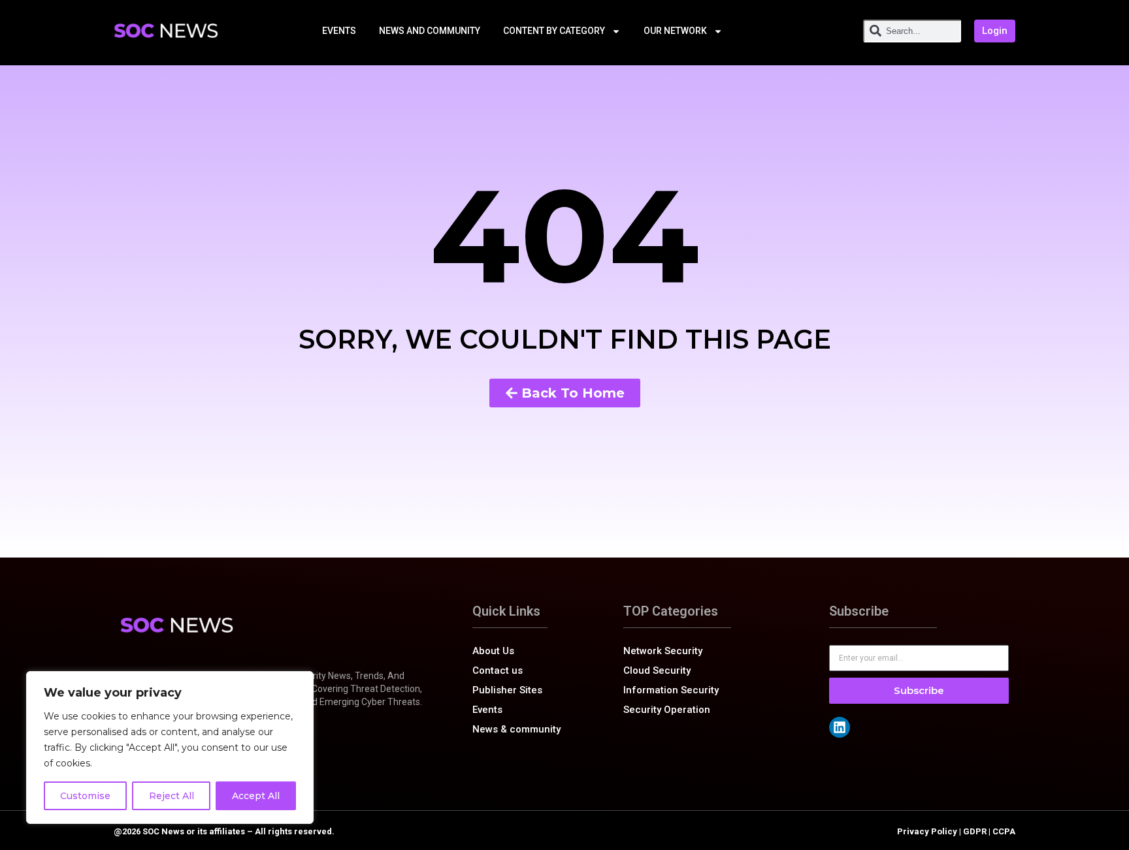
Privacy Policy (927, 831)
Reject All (171, 796)
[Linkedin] (839, 727)
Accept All (256, 796)
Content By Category (554, 30)
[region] (170, 747)
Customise (85, 796)
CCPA (1003, 831)
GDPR (975, 831)
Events (339, 30)
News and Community (429, 30)
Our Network (675, 30)
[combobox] (912, 31)
